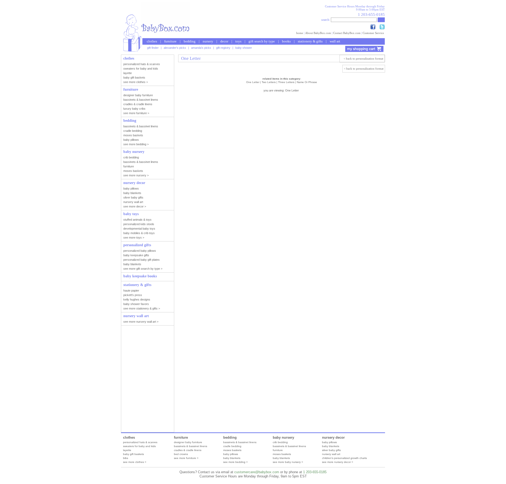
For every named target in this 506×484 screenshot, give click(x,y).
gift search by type (262, 41)
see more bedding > (235, 462)
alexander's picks (175, 47)
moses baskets (232, 450)
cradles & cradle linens (187, 450)
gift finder (153, 47)
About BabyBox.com (318, 33)
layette (127, 450)
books (286, 41)
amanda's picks (201, 47)
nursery (208, 41)
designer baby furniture (188, 442)
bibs (125, 458)
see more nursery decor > (337, 462)
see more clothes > (134, 462)
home (299, 33)
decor (224, 41)
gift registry (223, 47)
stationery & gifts (310, 41)
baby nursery (283, 437)
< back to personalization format (363, 58)
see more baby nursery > (288, 462)
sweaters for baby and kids (139, 446)
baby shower (243, 47)
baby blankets (231, 458)
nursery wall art (331, 454)
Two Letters (269, 82)
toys (238, 41)
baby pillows (230, 454)
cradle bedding (232, 446)
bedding (190, 41)
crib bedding (280, 442)
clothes (152, 41)
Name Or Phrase (307, 82)
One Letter (252, 82)
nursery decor (333, 437)
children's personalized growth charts (344, 458)
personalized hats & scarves (140, 442)
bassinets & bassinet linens (190, 446)
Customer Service (373, 33)
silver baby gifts (331, 450)
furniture (170, 41)
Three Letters (286, 82)
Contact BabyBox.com (347, 33)
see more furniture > (186, 458)
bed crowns (181, 454)
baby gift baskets (133, 454)
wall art (335, 41)
